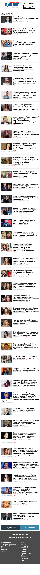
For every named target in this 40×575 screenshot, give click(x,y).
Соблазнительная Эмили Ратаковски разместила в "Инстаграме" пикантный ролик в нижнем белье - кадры (26, 297)
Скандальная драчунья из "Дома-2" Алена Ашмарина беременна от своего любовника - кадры (26, 133)
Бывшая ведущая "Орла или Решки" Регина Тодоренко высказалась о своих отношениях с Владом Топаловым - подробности (24, 247)
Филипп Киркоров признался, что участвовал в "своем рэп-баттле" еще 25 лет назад (25, 209)
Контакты (23, 567)
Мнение (24, 549)
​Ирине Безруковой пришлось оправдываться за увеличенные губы (26, 18)
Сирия (23, 551)
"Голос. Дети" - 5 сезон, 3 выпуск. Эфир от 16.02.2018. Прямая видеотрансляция (24, 30)
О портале (5, 567)
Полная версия (20, 534)
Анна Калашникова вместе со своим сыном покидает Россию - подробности (26, 197)
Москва (4, 549)
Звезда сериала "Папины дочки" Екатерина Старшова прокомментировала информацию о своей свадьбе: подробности (26, 120)
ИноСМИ (24, 547)
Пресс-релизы (26, 553)
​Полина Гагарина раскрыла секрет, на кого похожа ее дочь (25, 409)
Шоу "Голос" (26, 560)
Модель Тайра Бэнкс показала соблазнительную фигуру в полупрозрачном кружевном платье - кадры (25, 260)
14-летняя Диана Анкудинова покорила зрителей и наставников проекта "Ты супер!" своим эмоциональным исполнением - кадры (25, 490)
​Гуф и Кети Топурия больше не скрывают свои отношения (25, 357)
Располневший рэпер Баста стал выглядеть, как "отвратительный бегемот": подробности (26, 515)
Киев (23, 542)
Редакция (4, 569)
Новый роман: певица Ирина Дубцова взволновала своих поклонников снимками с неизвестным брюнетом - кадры (25, 477)
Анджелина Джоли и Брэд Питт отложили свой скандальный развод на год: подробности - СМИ (25, 285)
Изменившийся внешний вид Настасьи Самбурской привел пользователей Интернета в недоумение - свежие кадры (25, 382)
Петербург (5, 551)
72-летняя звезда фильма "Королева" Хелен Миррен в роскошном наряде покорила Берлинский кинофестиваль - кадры (24, 81)
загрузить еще (10, 527)
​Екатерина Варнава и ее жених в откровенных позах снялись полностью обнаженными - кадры (25, 43)
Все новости (6, 542)
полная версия (29, 3)
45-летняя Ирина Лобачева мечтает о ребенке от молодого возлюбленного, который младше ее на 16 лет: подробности (25, 160)
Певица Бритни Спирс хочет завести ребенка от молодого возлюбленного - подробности (25, 233)
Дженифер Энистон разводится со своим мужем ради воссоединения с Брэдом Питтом (26, 185)
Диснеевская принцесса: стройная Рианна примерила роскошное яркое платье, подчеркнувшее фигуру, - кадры (25, 106)
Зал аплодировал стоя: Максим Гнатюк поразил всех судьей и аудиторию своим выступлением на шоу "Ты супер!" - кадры (26, 464)
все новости (30, 527)
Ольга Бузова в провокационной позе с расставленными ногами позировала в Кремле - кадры (26, 333)
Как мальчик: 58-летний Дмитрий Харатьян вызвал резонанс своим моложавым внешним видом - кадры (26, 422)
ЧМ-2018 (24, 558)
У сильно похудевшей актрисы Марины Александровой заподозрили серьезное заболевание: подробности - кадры (25, 146)
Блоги (23, 556)
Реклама (23, 569)
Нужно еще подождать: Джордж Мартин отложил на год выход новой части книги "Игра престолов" (25, 55)
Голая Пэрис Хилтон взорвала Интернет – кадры (25, 502)
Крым (23, 544)
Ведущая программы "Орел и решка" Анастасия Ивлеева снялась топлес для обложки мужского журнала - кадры (24, 94)
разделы (30, 6)
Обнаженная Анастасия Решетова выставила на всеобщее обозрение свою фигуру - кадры (23, 68)
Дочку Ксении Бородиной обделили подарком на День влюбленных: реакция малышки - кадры (25, 272)
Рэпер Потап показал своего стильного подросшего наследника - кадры (24, 221)
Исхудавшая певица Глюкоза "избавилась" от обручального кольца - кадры (25, 321)
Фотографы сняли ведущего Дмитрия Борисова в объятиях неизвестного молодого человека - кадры (25, 173)
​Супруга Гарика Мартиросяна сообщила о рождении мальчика (26, 369)
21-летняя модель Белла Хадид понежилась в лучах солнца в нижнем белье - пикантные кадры (26, 309)
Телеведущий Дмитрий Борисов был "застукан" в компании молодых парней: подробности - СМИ (26, 346)
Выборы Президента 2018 (9, 545)
